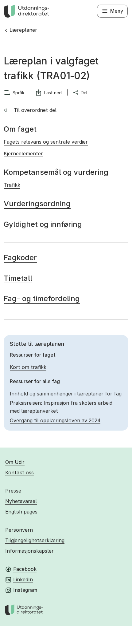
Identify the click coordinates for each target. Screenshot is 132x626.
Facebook (25, 569)
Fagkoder (20, 257)
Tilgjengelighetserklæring (34, 540)
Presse (13, 491)
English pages (21, 512)
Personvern (19, 530)
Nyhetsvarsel (21, 501)
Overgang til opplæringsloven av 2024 (55, 420)
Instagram (25, 590)
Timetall (18, 278)
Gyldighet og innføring (43, 224)
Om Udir (15, 462)
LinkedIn (23, 579)
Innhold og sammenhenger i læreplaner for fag (66, 394)
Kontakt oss (19, 472)
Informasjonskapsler (29, 551)
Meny (116, 11)
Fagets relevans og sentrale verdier (46, 142)
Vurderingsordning (37, 203)
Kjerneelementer (23, 153)
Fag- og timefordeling (42, 298)
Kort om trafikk (28, 367)
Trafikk (12, 185)
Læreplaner (23, 30)
